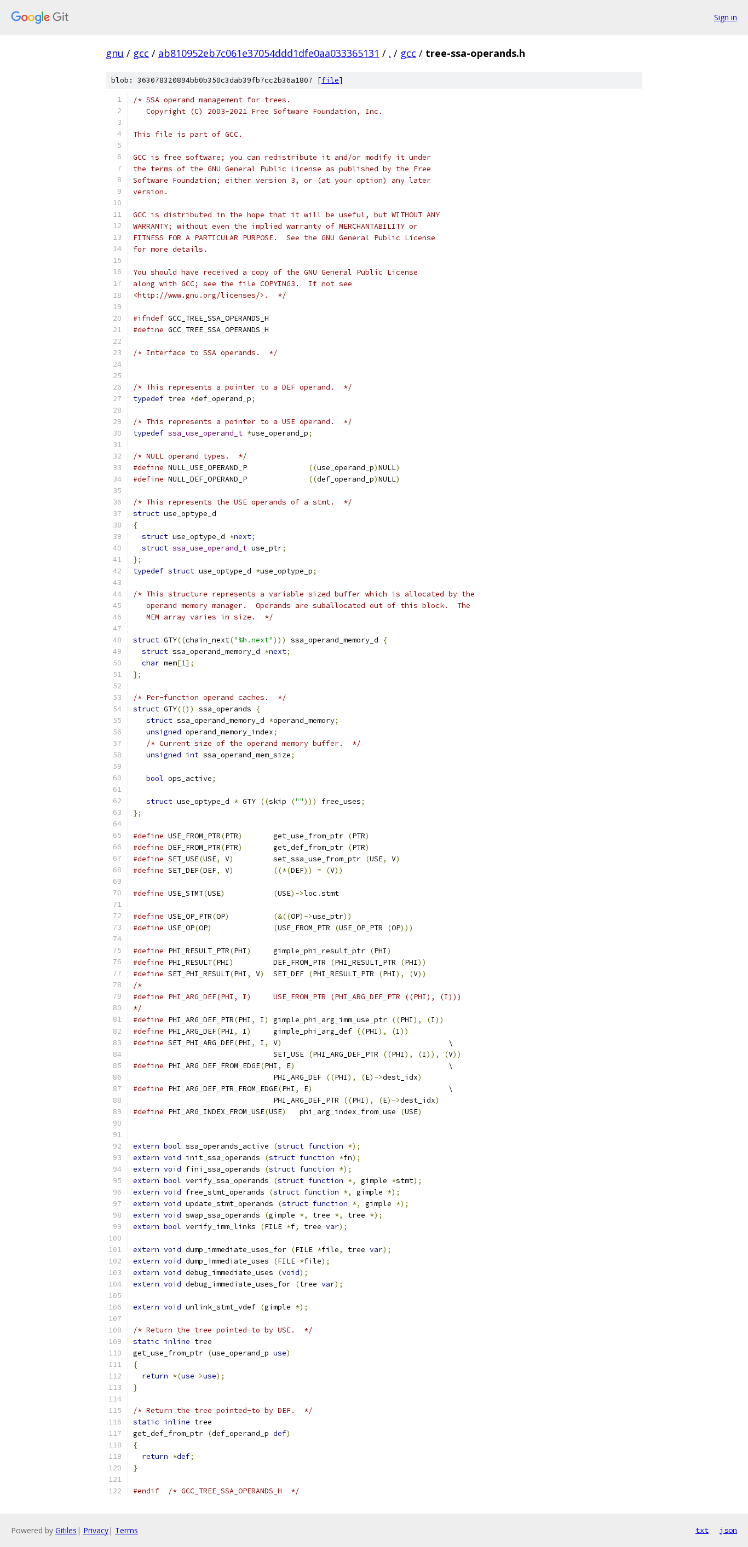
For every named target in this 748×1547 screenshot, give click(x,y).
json (728, 1530)
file (330, 80)
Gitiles (66, 1530)
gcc (141, 53)
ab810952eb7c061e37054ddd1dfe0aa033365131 (268, 53)
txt (702, 1530)
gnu (115, 53)
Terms (126, 1530)
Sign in (725, 17)
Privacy (95, 1530)
